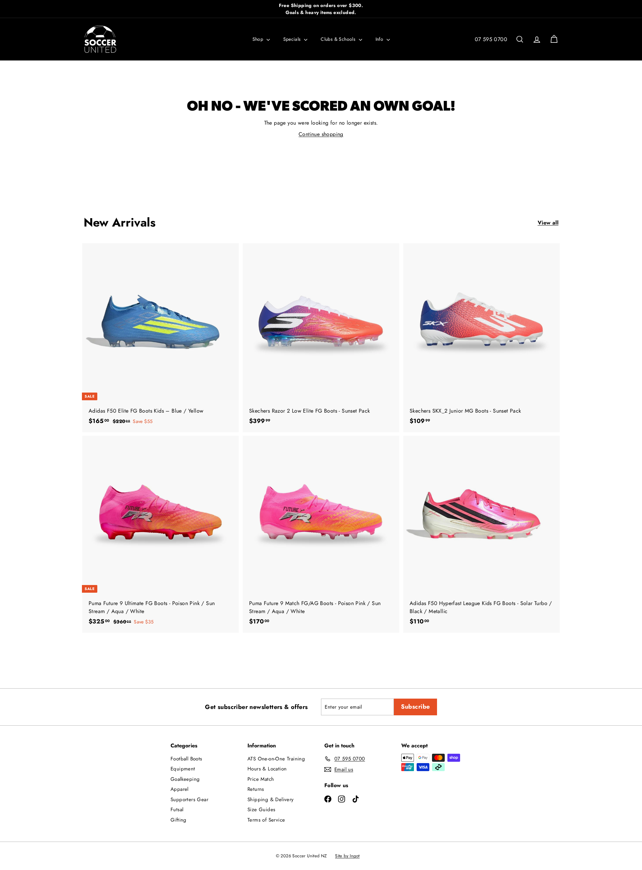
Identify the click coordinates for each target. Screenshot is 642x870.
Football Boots (186, 758)
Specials (293, 39)
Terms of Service (266, 820)
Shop (258, 39)
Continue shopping (321, 134)
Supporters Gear (189, 799)
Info (380, 39)
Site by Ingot (347, 856)
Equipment (183, 768)
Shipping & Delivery (270, 799)
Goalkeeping (185, 779)
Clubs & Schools (339, 39)
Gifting (179, 820)
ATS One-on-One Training (276, 758)
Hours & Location (267, 768)
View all (548, 223)
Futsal (177, 809)
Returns (255, 789)
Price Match (260, 779)
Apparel (180, 789)
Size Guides (261, 809)
